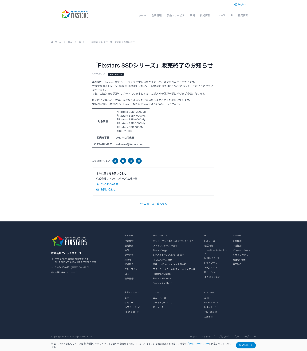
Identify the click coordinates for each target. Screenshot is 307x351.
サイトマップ (208, 336)
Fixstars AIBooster (162, 278)
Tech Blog (130, 311)
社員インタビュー (242, 255)
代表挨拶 (129, 241)
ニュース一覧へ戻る (155, 203)
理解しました (246, 345)
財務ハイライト (212, 258)
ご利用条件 (224, 336)
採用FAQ (237, 264)
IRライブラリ (210, 262)
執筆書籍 (129, 278)
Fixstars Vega (160, 250)
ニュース (220, 15)
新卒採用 (237, 241)
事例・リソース (132, 292)
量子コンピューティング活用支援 (169, 264)
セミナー (129, 302)
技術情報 (205, 15)
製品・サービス (176, 15)
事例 (192, 15)
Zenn (207, 316)
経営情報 (208, 245)
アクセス (129, 255)
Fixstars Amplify (161, 283)
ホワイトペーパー (133, 307)
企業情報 (156, 15)
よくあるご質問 (212, 276)
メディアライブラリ (163, 302)
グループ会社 (131, 269)
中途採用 (237, 245)
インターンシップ (241, 250)
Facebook (210, 302)
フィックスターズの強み (165, 245)
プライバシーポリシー (244, 336)
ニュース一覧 (74, 42)
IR (232, 15)
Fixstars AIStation (162, 273)
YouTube (209, 311)
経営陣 (128, 259)
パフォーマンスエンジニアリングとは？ (173, 241)
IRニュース (209, 241)
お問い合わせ (108, 189)
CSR (127, 273)
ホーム (142, 15)
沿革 (127, 250)
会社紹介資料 (239, 259)
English (242, 4)
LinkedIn (209, 307)
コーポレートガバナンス (215, 252)
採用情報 (243, 15)
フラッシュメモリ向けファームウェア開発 (174, 269)
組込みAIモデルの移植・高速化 (168, 255)
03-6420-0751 (109, 184)
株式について (211, 267)
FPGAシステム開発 (162, 259)
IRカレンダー (210, 272)
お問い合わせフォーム (66, 272)
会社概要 (129, 245)
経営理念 (129, 264)
